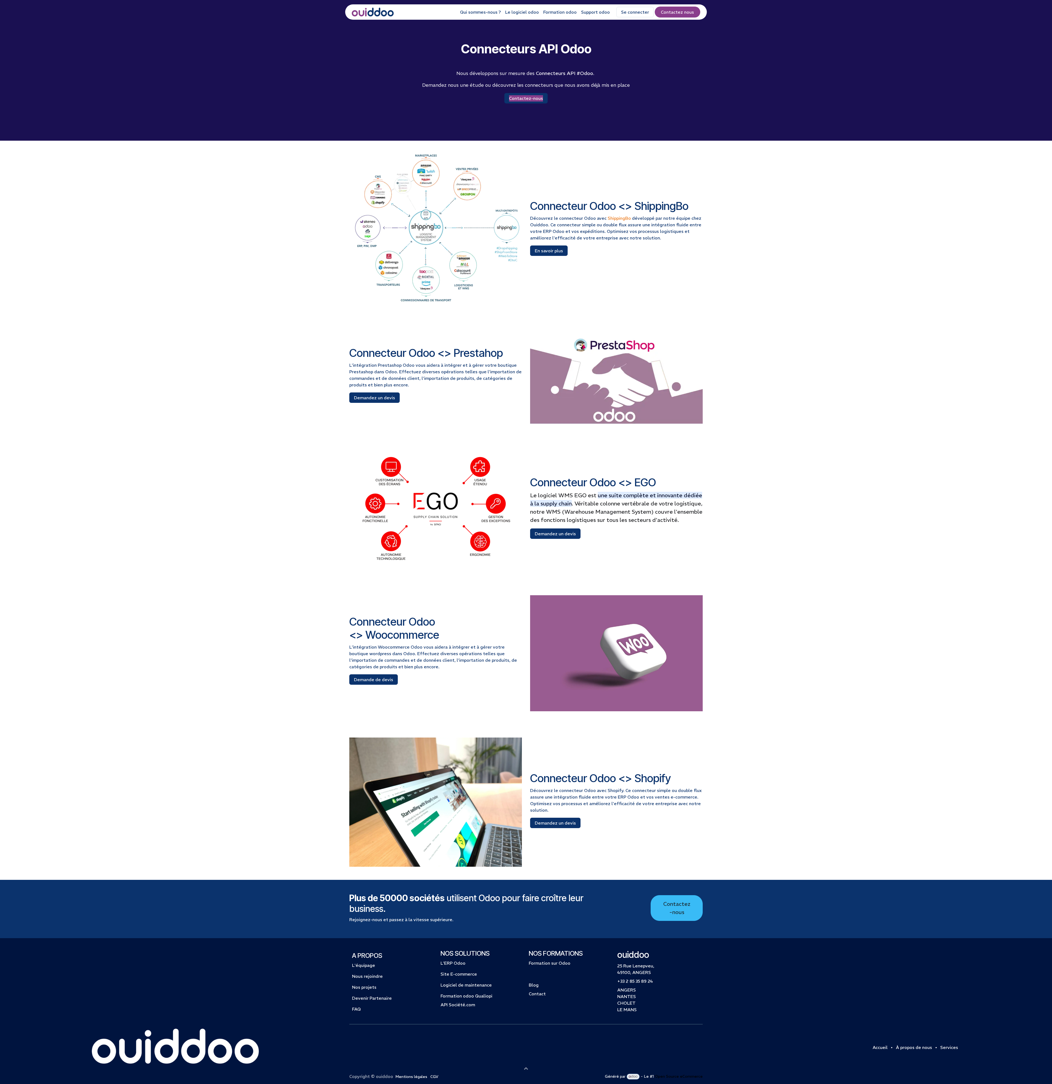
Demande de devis (373, 679)
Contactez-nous (676, 907)
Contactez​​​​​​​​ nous (677, 12)
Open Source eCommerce (679, 1076)
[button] (526, 1068)
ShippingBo (619, 218)
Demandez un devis (374, 397)
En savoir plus (549, 250)
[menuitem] (480, 12)
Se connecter (635, 12)
